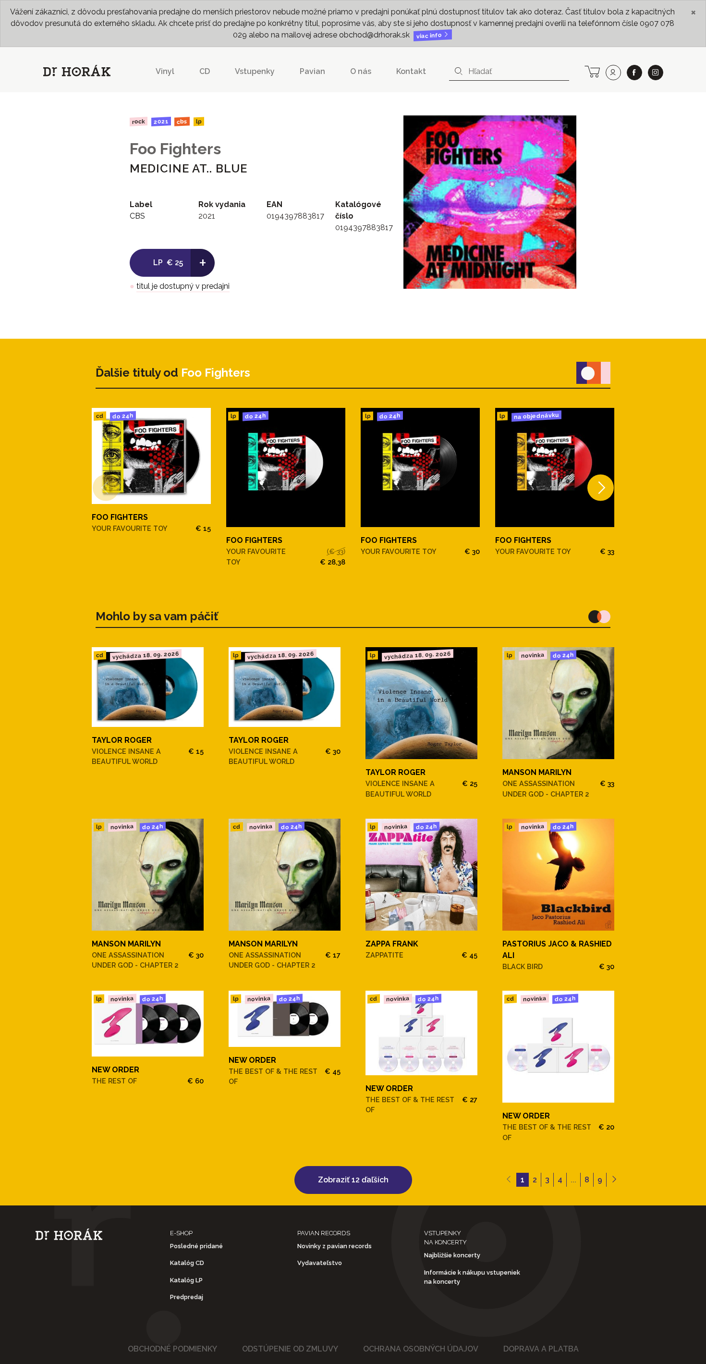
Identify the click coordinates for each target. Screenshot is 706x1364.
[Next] (600, 488)
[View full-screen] (562, 129)
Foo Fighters (175, 149)
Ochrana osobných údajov (420, 1348)
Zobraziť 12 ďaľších (353, 1179)
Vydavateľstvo (319, 1262)
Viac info (429, 36)
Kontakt (411, 71)
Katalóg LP (186, 1280)
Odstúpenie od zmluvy (290, 1348)
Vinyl (165, 71)
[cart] (592, 70)
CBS (182, 121)
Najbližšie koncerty (452, 1255)
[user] (613, 72)
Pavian (312, 71)
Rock (138, 121)
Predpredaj (186, 1297)
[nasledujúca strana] (614, 1180)
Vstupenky (255, 71)
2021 (160, 121)
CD (204, 71)
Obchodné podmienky (172, 1348)
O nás (360, 71)
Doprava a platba (541, 1348)
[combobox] (509, 71)
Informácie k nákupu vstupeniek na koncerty (472, 1277)
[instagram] (655, 72)
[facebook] (634, 72)
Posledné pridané (196, 1246)
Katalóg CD (187, 1262)
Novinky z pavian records (334, 1246)
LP (199, 121)
